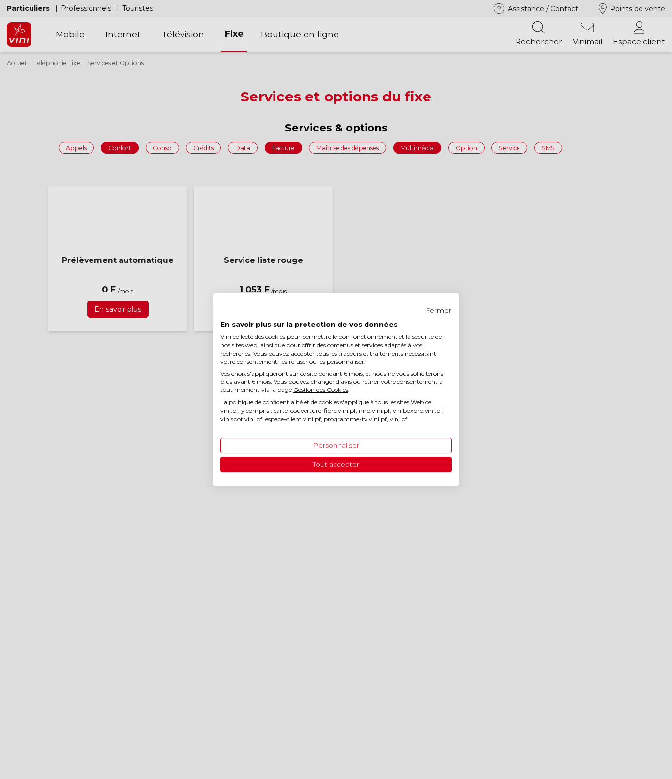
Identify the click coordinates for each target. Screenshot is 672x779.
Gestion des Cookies (320, 389)
